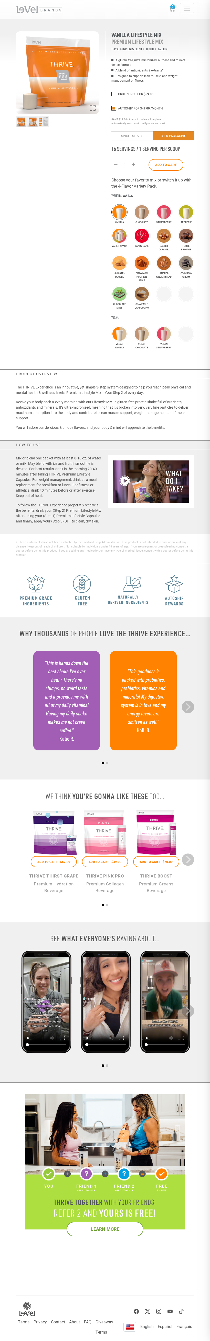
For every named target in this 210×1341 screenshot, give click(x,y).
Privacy (40, 1321)
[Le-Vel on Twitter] (147, 1311)
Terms (23, 1321)
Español (165, 1326)
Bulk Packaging (173, 136)
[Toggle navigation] (187, 8)
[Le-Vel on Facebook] (136, 1311)
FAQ (87, 1321)
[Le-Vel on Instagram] (159, 1311)
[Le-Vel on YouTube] (170, 1311)
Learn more (105, 1229)
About (74, 1321)
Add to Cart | (53, 862)
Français (184, 1326)
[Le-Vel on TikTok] (181, 1311)
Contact (58, 1321)
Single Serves (132, 136)
